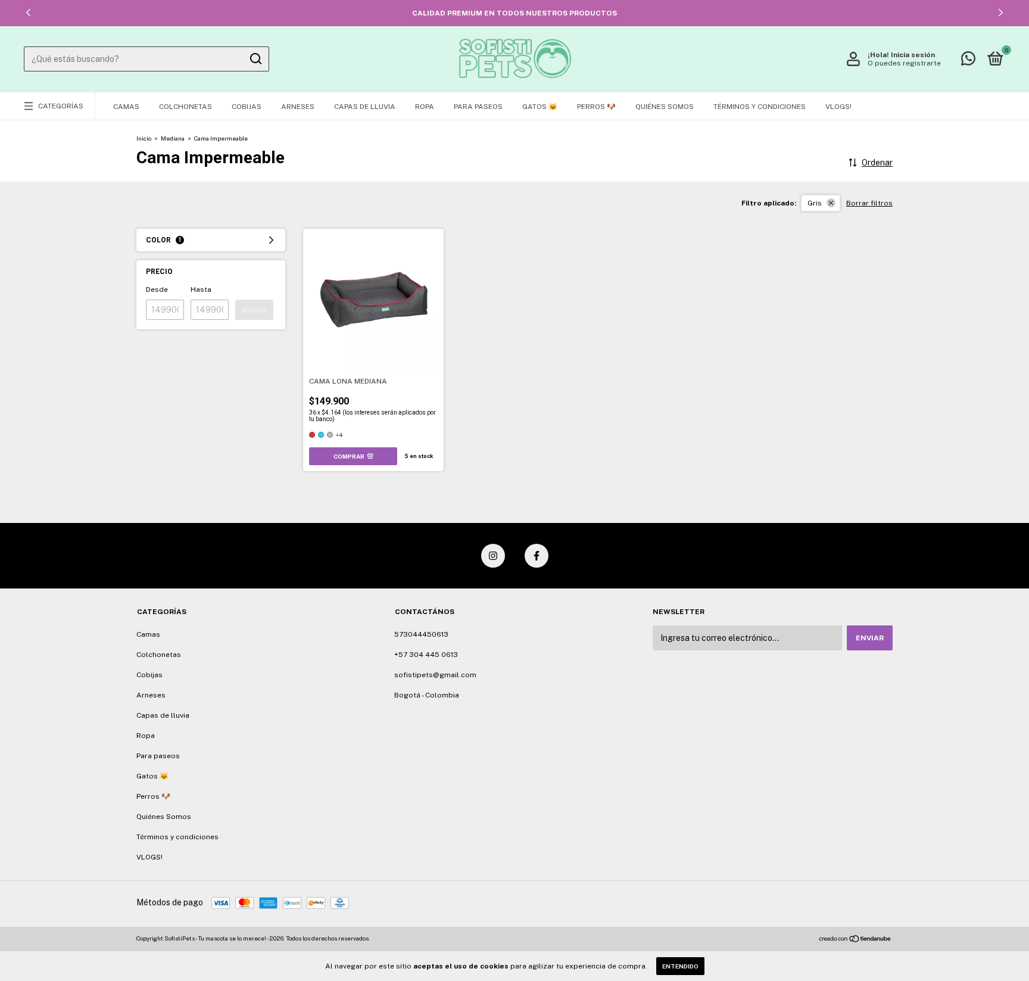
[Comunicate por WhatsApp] (968, 61)
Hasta (201, 289)
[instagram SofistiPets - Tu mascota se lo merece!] (493, 556)
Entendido (680, 966)
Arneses (297, 106)
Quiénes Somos (664, 106)
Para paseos (478, 106)
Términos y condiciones (759, 106)
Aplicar (254, 309)
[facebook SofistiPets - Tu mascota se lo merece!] (536, 556)
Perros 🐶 (596, 106)
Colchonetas (185, 106)
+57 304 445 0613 (426, 654)
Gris (814, 203)
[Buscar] (255, 59)
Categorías (60, 106)
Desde (157, 289)
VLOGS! (838, 106)
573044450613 (421, 634)
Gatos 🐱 (539, 106)
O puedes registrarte (904, 63)
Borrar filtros (869, 203)
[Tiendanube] (855, 940)
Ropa (424, 106)
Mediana (173, 138)
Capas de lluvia (364, 106)
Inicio (143, 138)
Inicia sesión (913, 55)
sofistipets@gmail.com (435, 675)
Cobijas (246, 106)
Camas (126, 106)
